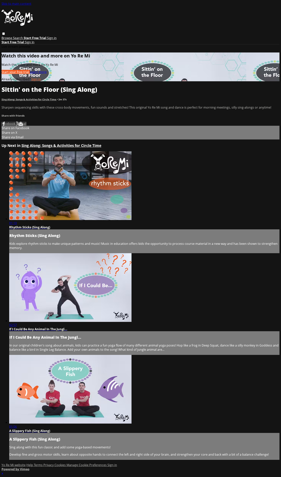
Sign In (29, 42)
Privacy (48, 465)
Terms (38, 465)
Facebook (9, 124)
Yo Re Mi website (14, 465)
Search (18, 38)
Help (30, 465)
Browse (7, 38)
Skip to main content (16, 4)
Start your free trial (16, 72)
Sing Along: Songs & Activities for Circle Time (29, 99)
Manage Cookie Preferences (87, 465)
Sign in (52, 38)
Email (22, 124)
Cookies (60, 465)
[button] (3, 33)
